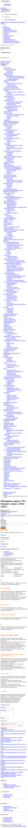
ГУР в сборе (10, 406)
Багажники (10, 70)
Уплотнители (10, 381)
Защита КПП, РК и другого (14, 83)
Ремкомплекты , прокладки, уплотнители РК (14, 390)
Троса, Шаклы (8, 111)
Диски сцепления (12, 395)
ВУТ (8, 342)
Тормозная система (8, 35)
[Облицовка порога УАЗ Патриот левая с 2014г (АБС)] (14, 516)
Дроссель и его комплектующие (15, 260)
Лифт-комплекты (8, 96)
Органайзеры (10, 195)
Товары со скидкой (8, 810)
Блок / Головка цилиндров (14, 264)
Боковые (9, 186)
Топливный (10, 312)
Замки (9, 211)
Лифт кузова (10, 97)
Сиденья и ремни (8, 228)
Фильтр (6, 307)
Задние (9, 187)
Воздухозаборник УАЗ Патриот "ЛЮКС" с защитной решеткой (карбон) (11, 775)
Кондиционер (11, 284)
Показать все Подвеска (9, 329)
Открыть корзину (5, 62)
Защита (6, 82)
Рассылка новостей (8, 821)
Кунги (9, 173)
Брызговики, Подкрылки (10, 129)
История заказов (8, 818)
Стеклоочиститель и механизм (12, 166)
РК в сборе (10, 387)
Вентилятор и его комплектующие (16, 276)
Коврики (6, 214)
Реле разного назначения (13, 448)
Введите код (4, 720)
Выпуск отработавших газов (11, 242)
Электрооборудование (9, 39)
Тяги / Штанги (8, 328)
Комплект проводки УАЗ (13, 441)
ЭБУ (5, 445)
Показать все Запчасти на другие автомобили (15, 486)
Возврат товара (7, 796)
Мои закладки (7, 820)
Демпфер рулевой (9, 409)
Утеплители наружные (10, 174)
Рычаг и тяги (10, 367)
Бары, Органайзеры (9, 193)
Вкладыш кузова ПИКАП (14, 169)
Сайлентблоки (8, 326)
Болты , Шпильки (12, 266)
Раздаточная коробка (9, 385)
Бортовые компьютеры (13, 198)
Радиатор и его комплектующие (15, 280)
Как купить (3, 7)
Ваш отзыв (3, 710)
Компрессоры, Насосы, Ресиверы (13, 89)
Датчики (6, 421)
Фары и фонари (8, 183)
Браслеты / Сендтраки (13, 115)
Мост (5, 368)
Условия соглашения (9, 787)
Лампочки (10, 179)
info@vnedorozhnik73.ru (10, 19)
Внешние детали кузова (10, 30)
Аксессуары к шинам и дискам (15, 114)
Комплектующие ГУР (13, 407)
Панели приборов (9, 219)
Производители (8, 806)
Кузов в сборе (11, 146)
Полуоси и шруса (11, 374)
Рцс (8, 401)
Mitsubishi (6, 475)
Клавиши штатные (9, 424)
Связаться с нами (8, 794)
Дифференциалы (8, 75)
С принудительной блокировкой (15, 77)
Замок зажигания (8, 423)
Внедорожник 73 (13, 511)
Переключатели (8, 428)
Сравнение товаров (6, 512)
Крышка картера (11, 372)
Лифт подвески (11, 99)
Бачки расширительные (13, 274)
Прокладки (10, 271)
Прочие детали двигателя (11, 314)
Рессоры (6, 325)
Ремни (9, 252)
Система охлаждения (9, 273)
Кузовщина (7, 143)
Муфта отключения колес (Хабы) (12, 377)
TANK (6, 477)
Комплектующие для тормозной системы (15, 340)
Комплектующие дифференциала (15, 76)
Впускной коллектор (12, 291)
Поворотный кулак (9, 378)
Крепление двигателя (13, 257)
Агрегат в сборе (11, 364)
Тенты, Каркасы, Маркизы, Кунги (13, 167)
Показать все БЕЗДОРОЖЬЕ (11, 122)
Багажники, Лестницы (10, 69)
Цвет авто (3, 522)
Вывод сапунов (8, 73)
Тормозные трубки (9, 350)
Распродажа (7, 27)
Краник (9, 286)
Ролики (9, 253)
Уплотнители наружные (10, 176)
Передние (10, 184)
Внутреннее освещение (10, 201)
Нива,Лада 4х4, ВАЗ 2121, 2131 (12, 483)
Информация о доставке (10, 784)
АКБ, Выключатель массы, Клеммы (16, 451)
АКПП (6, 356)
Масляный (10, 309)
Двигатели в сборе (12, 256)
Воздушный (10, 308)
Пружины (7, 323)
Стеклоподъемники (12, 212)
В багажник (10, 217)
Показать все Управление (10, 419)
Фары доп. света (8, 177)
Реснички (9, 136)
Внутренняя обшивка (9, 203)
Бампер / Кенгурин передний (14, 101)
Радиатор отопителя (12, 287)
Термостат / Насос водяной (14, 277)
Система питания (8, 290)
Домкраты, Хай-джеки (10, 80)
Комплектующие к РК (13, 388)
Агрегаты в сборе (12, 370)
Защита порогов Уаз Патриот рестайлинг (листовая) (14, 769)
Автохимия (7, 461)
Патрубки (10, 278)
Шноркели (7, 120)
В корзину (3, 526)
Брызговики (10, 131)
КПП (5, 363)
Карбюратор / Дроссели (10, 259)
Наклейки (7, 463)
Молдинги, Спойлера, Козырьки (12, 151)
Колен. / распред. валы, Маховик (15, 269)
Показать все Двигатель (10, 315)
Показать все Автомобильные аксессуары (14, 468)
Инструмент (7, 462)
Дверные (9, 232)
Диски (9, 117)
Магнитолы (10, 200)
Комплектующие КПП (13, 365)
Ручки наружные (8, 165)
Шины (9, 118)
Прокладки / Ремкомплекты (14, 247)
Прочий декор (8, 238)
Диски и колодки (8, 332)
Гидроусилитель (8, 405)
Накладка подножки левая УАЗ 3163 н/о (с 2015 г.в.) (14, 747)
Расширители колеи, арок (11, 107)
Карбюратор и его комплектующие (16, 262)
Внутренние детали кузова (10, 31)
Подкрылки (10, 132)
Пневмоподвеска (8, 322)
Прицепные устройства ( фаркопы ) (13, 156)
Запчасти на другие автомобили (12, 42)
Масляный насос (11, 298)
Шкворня (9, 382)
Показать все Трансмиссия (10, 402)
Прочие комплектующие (13, 288)
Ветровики (10, 160)
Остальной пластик (9, 158)
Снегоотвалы (7, 465)
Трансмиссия (7, 37)
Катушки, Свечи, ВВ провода (15, 454)
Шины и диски (8, 113)
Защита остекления (12, 86)
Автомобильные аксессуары (11, 41)
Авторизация (7, 4)
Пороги (9, 128)
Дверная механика (9, 208)
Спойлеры (10, 153)
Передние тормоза (12, 339)
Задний (9, 358)
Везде (5, 26)
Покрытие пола (11, 205)
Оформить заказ (5, 63)
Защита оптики (11, 84)
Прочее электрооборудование (12, 442)
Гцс (8, 394)
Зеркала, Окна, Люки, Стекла (12, 138)
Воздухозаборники (12, 135)
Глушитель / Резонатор (13, 246)
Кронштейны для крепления (14, 182)
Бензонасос (10, 302)
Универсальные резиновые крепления (14, 229)
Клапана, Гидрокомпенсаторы (15, 267)
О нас (5, 783)
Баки (8, 301)
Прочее (9, 346)
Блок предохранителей (13, 435)
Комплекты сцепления (13, 398)
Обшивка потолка (12, 204)
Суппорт (6, 351)
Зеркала (9, 139)
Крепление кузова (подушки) (14, 145)
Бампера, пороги (8, 125)
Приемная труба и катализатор (15, 245)
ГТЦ (8, 344)
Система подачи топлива (10, 300)
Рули (5, 225)
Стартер (9, 455)
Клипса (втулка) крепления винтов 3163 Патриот (13, 757)
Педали (6, 221)
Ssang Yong (7, 476)
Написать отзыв (5, 704)
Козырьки (10, 155)
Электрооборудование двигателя (12, 450)
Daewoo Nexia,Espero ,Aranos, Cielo (13, 470)
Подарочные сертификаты (10, 807)
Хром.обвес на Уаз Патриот (14, 106)
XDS (20, 824)
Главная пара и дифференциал (15, 371)
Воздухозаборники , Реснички (12, 134)
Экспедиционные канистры (11, 121)
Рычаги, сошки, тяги (12, 417)
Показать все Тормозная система (12, 353)
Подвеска (6, 34)
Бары (8, 194)
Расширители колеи (12, 110)
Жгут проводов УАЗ (12, 440)
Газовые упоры (11, 210)
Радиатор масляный (12, 297)
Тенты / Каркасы (11, 170)
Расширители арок (12, 108)
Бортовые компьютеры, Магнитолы (13, 197)
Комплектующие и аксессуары (15, 91)
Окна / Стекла (11, 141)
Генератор (10, 452)
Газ (5, 482)
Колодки (9, 335)
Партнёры (6, 809)
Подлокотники (8, 222)
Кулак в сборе (11, 380)
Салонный (10, 311)
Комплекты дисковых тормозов (12, 336)
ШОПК (9, 384)
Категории (3, 65)
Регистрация (7, 5)
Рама (8, 149)
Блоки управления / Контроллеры (16, 447)
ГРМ (8, 250)
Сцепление (7, 392)
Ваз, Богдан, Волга (9, 480)
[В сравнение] (2, 518)
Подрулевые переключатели (14, 433)
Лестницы (10, 72)
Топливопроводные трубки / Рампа (16, 304)
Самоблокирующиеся (13, 79)
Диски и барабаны (12, 333)
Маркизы (9, 172)
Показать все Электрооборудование (13, 457)
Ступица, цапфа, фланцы (13, 375)
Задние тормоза (11, 337)
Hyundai (6, 473)
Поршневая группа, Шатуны (14, 270)
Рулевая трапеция (9, 415)
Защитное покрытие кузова (11, 87)
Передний (10, 360)
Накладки (10, 159)
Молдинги (10, 152)
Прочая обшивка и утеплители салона (17, 207)
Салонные (10, 235)
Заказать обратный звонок (11, 14)
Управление (7, 38)
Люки (9, 142)
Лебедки (6, 90)
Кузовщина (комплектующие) (15, 148)
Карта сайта (7, 797)
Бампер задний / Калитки (13, 103)
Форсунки (10, 305)
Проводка (7, 438)
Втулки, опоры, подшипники (14, 413)
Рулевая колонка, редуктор (14, 412)
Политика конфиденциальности (12, 786)
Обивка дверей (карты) (10, 218)
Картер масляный (12, 295)
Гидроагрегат (10, 343)
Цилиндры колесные (12, 347)
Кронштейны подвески (10, 321)
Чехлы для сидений (9, 236)
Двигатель (6, 33)
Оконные (9, 234)
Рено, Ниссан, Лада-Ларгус (11, 484)
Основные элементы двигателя (12, 263)
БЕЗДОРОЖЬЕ (7, 29)
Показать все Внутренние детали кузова (14, 239)
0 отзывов (3, 514)
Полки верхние (8, 224)
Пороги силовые (11, 104)
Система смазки (8, 294)
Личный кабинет (8, 817)
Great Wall (7, 472)
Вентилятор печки (12, 283)
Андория (6, 479)
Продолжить (4, 728)
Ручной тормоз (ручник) (10, 349)
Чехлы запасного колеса (10, 189)
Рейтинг (3, 718)
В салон (9, 215)
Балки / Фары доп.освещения (14, 180)
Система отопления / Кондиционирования (15, 281)
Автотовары (7, 459)
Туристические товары (10, 466)
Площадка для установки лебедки (16, 94)
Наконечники (10, 416)
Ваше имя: (3, 707)
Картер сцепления (12, 396)
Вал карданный (8, 357)
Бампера (9, 127)
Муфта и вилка (11, 399)
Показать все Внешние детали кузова (13, 190)
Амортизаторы (8, 318)
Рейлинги (7, 163)
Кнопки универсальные (10, 426)
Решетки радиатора (9, 162)
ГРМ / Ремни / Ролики (10, 249)
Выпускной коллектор (13, 243)
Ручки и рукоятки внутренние (12, 226)
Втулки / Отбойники (9, 319)
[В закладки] (1, 518)
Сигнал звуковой (8, 444)
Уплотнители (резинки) (10, 231)
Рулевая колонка (8, 410)
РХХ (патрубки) (11, 293)
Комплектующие (11, 361)
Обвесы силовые (8, 100)
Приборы (6, 434)
